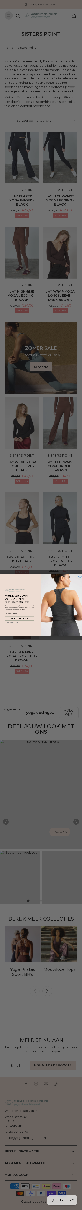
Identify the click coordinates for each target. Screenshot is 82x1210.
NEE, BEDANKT (11, 623)
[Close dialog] (80, 576)
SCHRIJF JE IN (19, 618)
